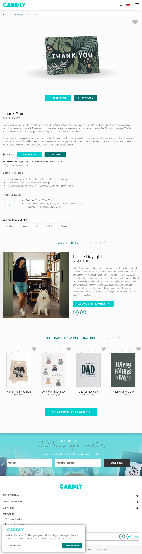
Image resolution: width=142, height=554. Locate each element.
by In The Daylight (19, 395)
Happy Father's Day (123, 391)
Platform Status (86, 549)
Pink (36, 226)
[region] (43, 538)
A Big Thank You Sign (19, 391)
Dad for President (88, 391)
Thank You (49, 226)
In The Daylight (19, 14)
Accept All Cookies (72, 546)
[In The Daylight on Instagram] (83, 312)
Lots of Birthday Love (53, 391)
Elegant (64, 226)
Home (5, 14)
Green (25, 226)
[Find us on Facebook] (122, 536)
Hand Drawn (10, 226)
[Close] (81, 529)
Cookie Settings (14, 546)
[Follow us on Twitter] (129, 536)
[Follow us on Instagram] (136, 536)
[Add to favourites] (135, 22)
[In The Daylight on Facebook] (76, 312)
